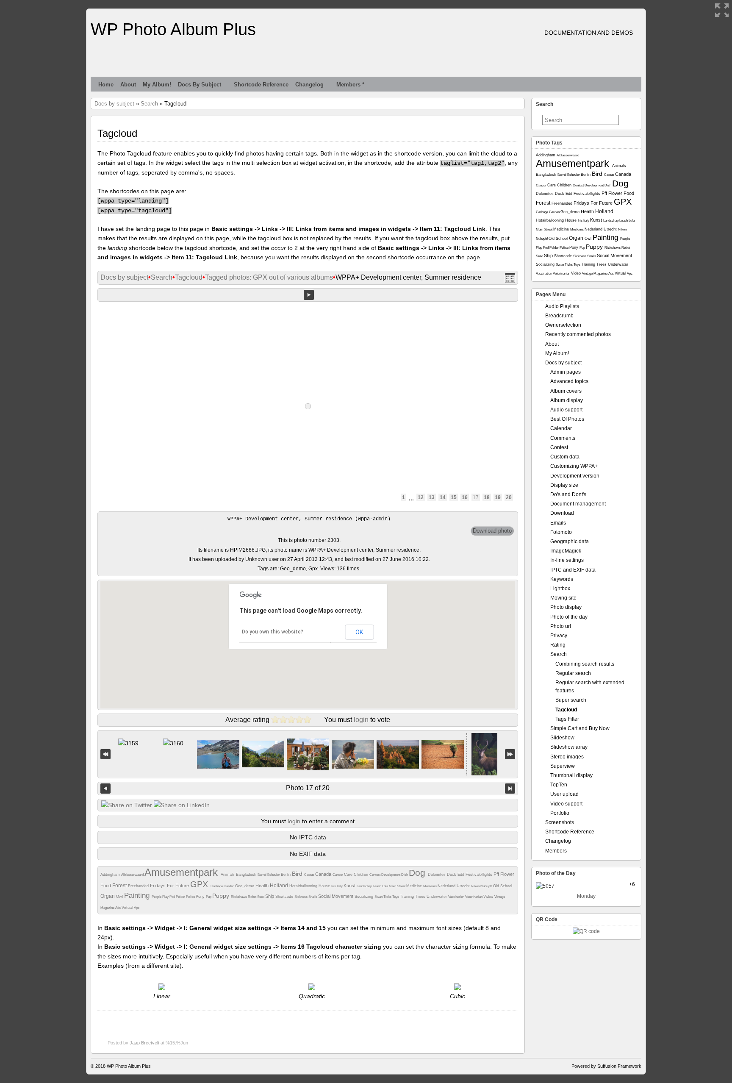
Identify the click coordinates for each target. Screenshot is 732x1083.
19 (498, 497)
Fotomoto (561, 532)
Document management (578, 504)
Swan (378, 897)
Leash (377, 886)
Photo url (560, 626)
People (157, 897)
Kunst (350, 885)
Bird (298, 873)
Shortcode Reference (261, 84)
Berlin (286, 874)
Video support (566, 804)
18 (487, 497)
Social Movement (336, 896)
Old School (502, 886)
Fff (497, 874)
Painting (138, 895)
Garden (229, 886)
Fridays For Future (170, 885)
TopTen (558, 785)
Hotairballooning (304, 886)
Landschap (365, 886)
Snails (313, 897)
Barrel (262, 875)
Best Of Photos (567, 419)
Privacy (558, 636)
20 (509, 497)
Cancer (338, 875)
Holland (279, 886)
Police (191, 897)
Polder (181, 897)
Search (149, 103)
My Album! (157, 84)
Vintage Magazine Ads (598, 273)
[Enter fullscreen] (722, 10)
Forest (120, 886)
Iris (334, 886)
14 (443, 497)
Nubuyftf (486, 886)
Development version (574, 476)
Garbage (217, 886)
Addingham (110, 874)
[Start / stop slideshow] (309, 295)
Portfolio (559, 813)
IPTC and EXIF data (573, 570)
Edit (462, 874)
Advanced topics (569, 381)
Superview (562, 766)
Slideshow (562, 738)
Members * (350, 84)
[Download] (492, 531)
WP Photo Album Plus (173, 29)
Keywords (561, 579)
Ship (270, 896)
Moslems (430, 886)
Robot (252, 897)
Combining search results (584, 664)
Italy (340, 886)
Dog (418, 873)
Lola (385, 886)
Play (165, 897)
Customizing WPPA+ (574, 466)
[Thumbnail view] (510, 277)
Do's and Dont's (568, 494)
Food (106, 885)
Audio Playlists (562, 306)
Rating (558, 645)
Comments (562, 438)
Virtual (128, 907)
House (325, 886)
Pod (172, 897)
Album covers (566, 391)
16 (465, 497)
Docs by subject (199, 84)
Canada (324, 874)
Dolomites (437, 874)
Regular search (573, 673)
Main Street (397, 886)
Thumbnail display (571, 775)
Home (106, 84)
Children (361, 874)
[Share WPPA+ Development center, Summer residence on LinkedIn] (182, 805)
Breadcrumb (559, 316)
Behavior (274, 875)
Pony (201, 896)
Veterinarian (474, 897)
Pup (209, 897)
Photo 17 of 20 (308, 787)
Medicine (414, 886)
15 (454, 497)
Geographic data (569, 541)
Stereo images (567, 757)
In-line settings (567, 560)
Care (349, 874)
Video (488, 896)
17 (476, 497)
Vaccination (456, 897)
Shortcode (284, 896)
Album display (566, 400)
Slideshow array (569, 747)
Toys (396, 897)
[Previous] (105, 788)
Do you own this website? (272, 632)
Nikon (475, 886)
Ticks (387, 897)
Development (391, 875)
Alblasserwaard (132, 875)
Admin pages (565, 372)
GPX (200, 884)
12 (421, 497)
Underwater (437, 896)
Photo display (566, 607)
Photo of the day (569, 617)
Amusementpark (182, 872)
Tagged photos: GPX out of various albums (269, 277)
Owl (120, 896)
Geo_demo (245, 886)
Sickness (301, 897)
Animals (228, 874)
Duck (452, 874)
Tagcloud (188, 277)
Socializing (364, 896)
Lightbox (560, 588)
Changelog (309, 84)
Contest (375, 875)
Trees (421, 896)
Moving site (563, 598)
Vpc (136, 908)
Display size (564, 485)
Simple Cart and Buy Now (580, 728)
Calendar (561, 428)
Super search (570, 700)
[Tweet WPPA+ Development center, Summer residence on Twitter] (126, 805)
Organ (108, 896)
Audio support (566, 410)
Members (556, 851)
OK (359, 632)
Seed (261, 897)
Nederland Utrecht (454, 886)
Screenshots (559, 822)
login (361, 719)
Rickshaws (239, 897)
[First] (105, 754)
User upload (564, 794)
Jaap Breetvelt (144, 1042)
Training (407, 896)
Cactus (309, 875)
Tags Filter (567, 719)
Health (262, 885)
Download (562, 513)
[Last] (510, 754)
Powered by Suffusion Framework (606, 1066)
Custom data (565, 457)
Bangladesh (247, 874)
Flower (507, 874)
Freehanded (139, 886)
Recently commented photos (578, 334)
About (128, 84)
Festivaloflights (480, 874)
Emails (558, 523)
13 (432, 497)
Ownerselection (563, 325)
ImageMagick (565, 551)
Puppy (221, 895)
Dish (405, 875)
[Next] (510, 788)
